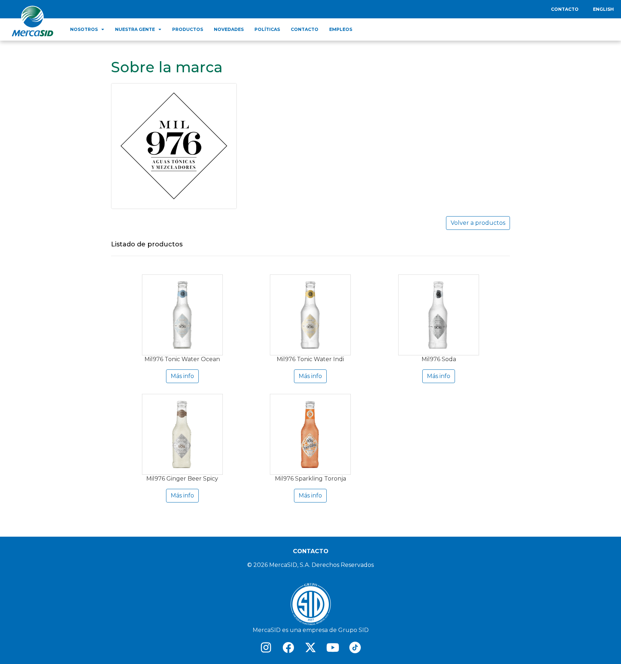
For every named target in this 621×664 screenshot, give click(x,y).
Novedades (229, 29)
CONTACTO (310, 551)
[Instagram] (266, 647)
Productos (187, 29)
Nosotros (84, 29)
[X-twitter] (310, 647)
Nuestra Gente (135, 29)
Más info (182, 376)
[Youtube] (333, 647)
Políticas (267, 29)
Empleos (340, 29)
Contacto (565, 9)
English (603, 9)
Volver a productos (478, 222)
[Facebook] (288, 647)
